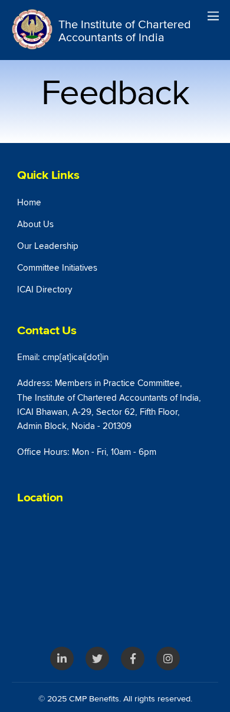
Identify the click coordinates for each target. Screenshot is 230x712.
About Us (35, 224)
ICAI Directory (44, 289)
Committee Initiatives (57, 268)
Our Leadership (47, 246)
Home (29, 202)
